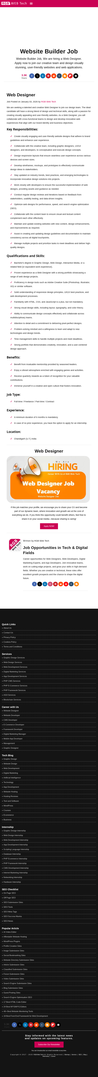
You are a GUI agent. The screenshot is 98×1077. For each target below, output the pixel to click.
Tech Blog (7, 755)
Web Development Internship (16, 840)
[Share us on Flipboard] (70, 76)
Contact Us (8, 633)
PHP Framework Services (15, 690)
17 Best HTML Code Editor (15, 1002)
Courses (7, 810)
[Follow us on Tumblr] (59, 76)
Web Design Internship (13, 835)
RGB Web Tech (48, 102)
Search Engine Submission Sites (18, 983)
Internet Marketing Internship (16, 873)
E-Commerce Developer (14, 725)
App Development (11, 787)
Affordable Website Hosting (15, 937)
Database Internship (12, 854)
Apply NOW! (49, 526)
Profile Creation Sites (13, 946)
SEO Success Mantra (13, 916)
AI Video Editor (10, 932)
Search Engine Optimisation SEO (18, 997)
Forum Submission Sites (14, 974)
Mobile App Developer (13, 739)
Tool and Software (11, 801)
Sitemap (67, 1054)
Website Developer (12, 715)
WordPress (8, 806)
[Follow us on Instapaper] (76, 76)
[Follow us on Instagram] (50, 584)
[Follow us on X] (37, 76)
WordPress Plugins (12, 941)
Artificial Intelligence (12, 778)
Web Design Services (13, 662)
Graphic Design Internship (15, 831)
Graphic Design (10, 759)
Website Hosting (11, 792)
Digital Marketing (11, 773)
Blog (84, 1054)
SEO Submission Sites (13, 902)
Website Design (10, 764)
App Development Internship (16, 845)
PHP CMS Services (12, 681)
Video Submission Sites (14, 979)
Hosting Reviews (11, 796)
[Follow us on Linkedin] (43, 76)
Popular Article (10, 928)
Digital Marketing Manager (15, 734)
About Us (7, 628)
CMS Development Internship (16, 868)
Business (7, 820)
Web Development (11, 768)
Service (74, 1054)
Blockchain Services (12, 700)
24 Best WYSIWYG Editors (15, 1007)
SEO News (8, 921)
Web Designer (21, 94)
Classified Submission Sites (15, 969)
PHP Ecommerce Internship (15, 859)
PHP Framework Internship (15, 863)
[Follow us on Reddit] (54, 76)
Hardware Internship (12, 882)
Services (7, 654)
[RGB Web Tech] (13, 4)
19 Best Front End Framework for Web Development (26, 1016)
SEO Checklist (10, 889)
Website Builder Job (49, 51)
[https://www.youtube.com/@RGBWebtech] (66, 584)
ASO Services (10, 695)
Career (53, 1056)
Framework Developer (13, 729)
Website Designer (11, 711)
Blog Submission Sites (13, 988)
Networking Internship (13, 877)
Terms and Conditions (13, 647)
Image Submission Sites (14, 951)
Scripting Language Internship (16, 849)
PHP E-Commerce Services (15, 686)
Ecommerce (9, 815)
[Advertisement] (49, 24)
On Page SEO (10, 893)
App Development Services (15, 676)
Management (9, 743)
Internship (8, 827)
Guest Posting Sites (12, 993)
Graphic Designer (11, 748)
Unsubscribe (41, 1050)
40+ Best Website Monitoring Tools (18, 1011)
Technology (8, 782)
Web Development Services (15, 667)
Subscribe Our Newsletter (49, 1044)
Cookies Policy (10, 642)
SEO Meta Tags (10, 912)
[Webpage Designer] (49, 479)
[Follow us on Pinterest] (48, 76)
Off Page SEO (10, 898)
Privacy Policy (10, 637)
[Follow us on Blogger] (65, 76)
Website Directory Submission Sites (19, 960)
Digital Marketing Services (15, 672)
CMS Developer (10, 720)
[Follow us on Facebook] (32, 76)
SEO (80, 1054)
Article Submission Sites (14, 965)
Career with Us (10, 707)
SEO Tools (8, 907)
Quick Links (9, 624)
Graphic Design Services (14, 658)
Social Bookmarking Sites (14, 955)
